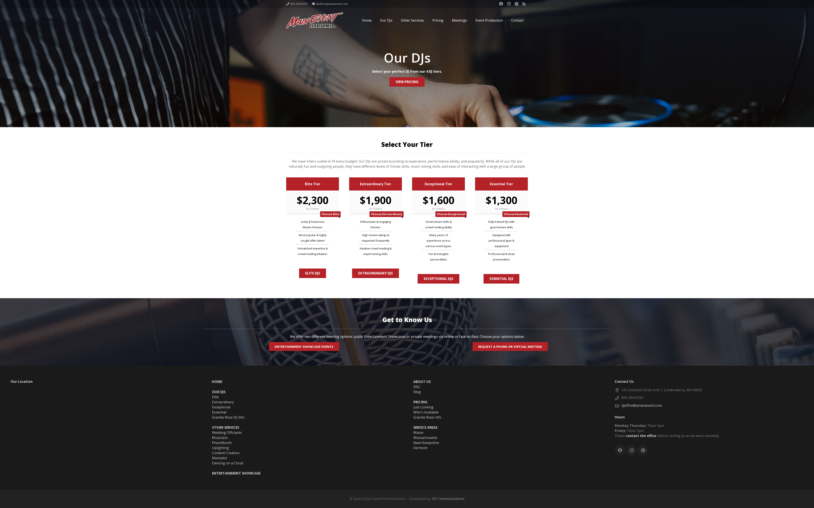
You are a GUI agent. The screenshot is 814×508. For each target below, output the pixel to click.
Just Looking (423, 407)
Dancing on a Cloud (227, 463)
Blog (417, 392)
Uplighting (220, 447)
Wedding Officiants (227, 432)
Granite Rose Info (427, 417)
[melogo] (314, 20)
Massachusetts (425, 437)
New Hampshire (426, 442)
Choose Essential (516, 214)
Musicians (220, 437)
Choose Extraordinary (386, 214)
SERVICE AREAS (425, 427)
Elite (215, 397)
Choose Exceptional (451, 214)
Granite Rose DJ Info (228, 417)
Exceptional (221, 407)
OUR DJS (219, 392)
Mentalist (219, 458)
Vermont (420, 447)
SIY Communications (448, 498)
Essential (219, 412)
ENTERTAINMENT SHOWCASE (236, 473)
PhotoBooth (222, 442)
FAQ (416, 386)
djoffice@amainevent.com (642, 405)
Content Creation (226, 453)
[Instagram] (509, 4)
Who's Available (425, 412)
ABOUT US (422, 381)
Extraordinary (223, 402)
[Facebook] (501, 4)
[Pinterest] (516, 4)
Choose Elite (330, 214)
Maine (418, 432)
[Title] (524, 4)
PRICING (420, 402)
